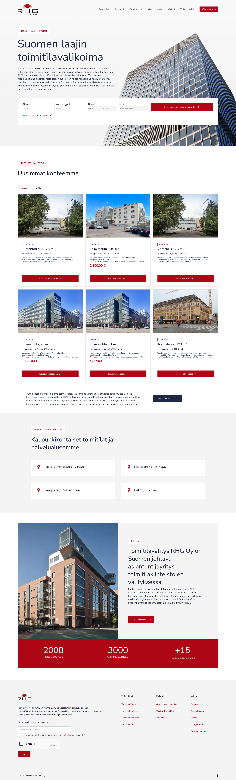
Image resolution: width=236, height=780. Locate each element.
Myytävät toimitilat (165, 711)
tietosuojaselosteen (63, 735)
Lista (24, 187)
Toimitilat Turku (128, 704)
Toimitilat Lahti (128, 724)
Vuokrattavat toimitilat (166, 704)
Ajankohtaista (197, 711)
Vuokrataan (32, 115)
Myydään (48, 115)
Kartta (38, 188)
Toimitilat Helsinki (129, 711)
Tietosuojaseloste (199, 731)
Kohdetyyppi (63, 104)
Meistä (194, 717)
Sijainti (26, 104)
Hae (121, 104)
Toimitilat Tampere (130, 717)
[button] (167, 398)
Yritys (194, 696)
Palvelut (161, 696)
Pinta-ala (93, 104)
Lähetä (24, 754)
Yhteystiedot (197, 724)
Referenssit (196, 704)
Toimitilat (127, 696)
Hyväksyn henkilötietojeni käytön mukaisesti (53, 735)
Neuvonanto (162, 717)
